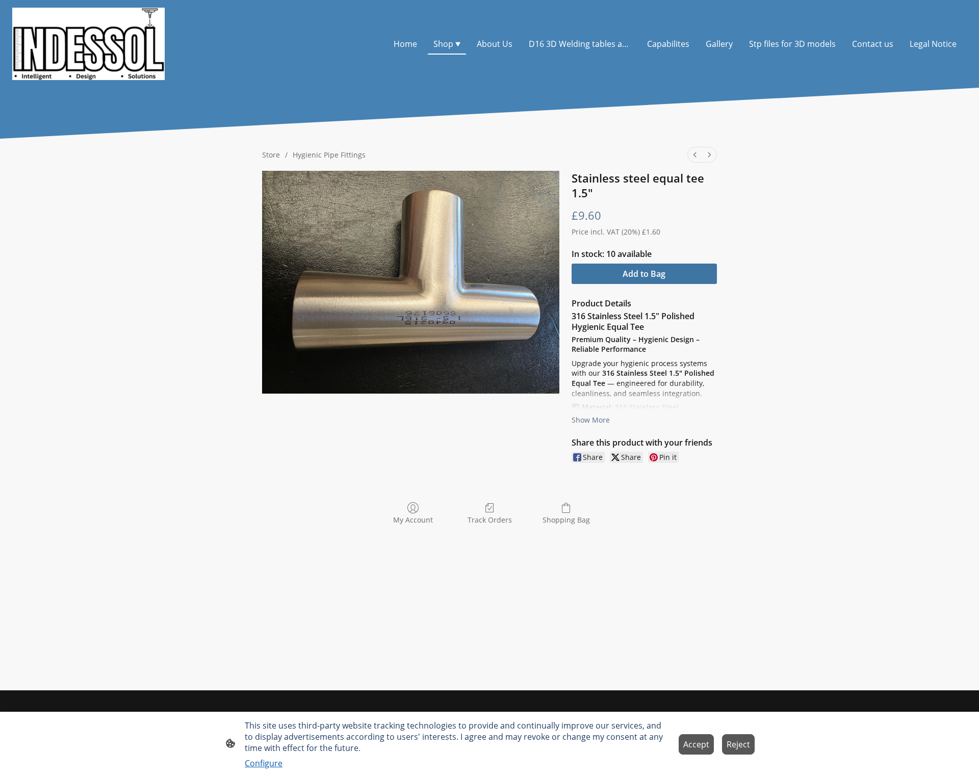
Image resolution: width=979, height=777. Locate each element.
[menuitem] (695, 154)
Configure (263, 763)
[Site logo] (88, 44)
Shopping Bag (566, 520)
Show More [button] (591, 420)
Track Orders (490, 520)
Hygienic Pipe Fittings (329, 155)
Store (271, 155)
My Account (413, 520)
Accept (696, 744)
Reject (738, 744)
